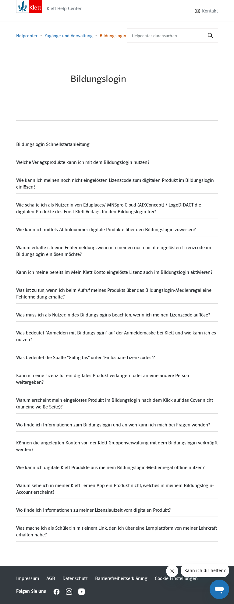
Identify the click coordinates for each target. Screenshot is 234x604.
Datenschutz (75, 578)
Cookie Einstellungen (176, 578)
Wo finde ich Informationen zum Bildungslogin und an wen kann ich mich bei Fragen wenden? (113, 425)
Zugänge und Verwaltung (68, 35)
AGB (50, 578)
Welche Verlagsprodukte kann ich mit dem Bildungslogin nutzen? (82, 162)
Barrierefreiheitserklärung (121, 578)
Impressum (27, 578)
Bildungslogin (113, 35)
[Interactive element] (29, 6)
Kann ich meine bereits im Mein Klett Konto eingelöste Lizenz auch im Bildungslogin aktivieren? (114, 272)
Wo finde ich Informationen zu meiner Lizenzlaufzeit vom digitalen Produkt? (93, 510)
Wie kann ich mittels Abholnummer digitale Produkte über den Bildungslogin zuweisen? (106, 230)
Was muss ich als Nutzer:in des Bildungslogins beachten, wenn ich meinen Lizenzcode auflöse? (113, 315)
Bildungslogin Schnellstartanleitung (53, 144)
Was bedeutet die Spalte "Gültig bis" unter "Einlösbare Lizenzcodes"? (85, 358)
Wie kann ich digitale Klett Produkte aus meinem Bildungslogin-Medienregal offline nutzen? (110, 467)
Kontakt (210, 11)
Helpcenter (26, 35)
